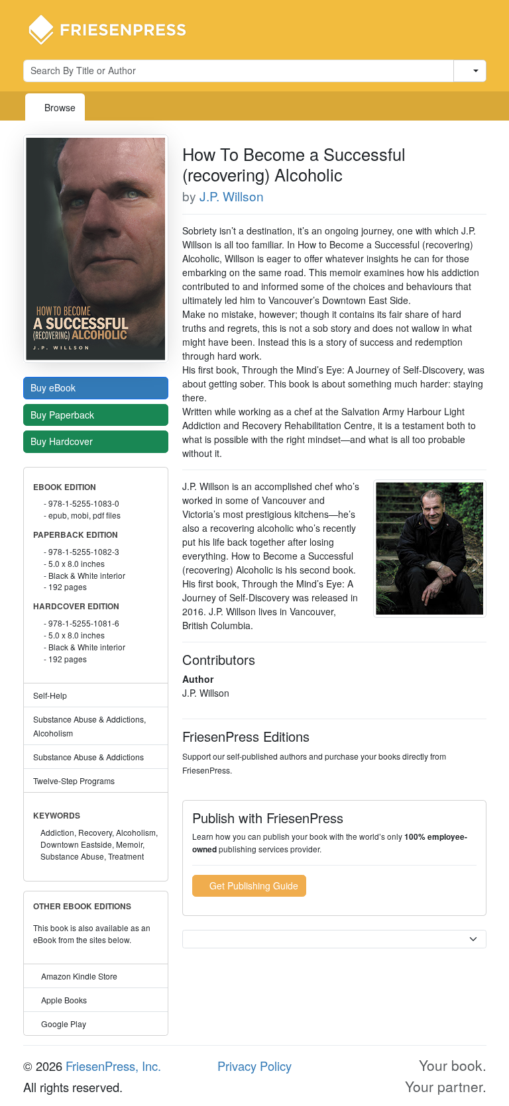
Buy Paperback (63, 414)
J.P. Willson (231, 196)
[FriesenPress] (116, 28)
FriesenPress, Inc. (113, 1065)
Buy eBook (54, 387)
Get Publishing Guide (252, 885)
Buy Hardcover (62, 441)
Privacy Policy (254, 1065)
